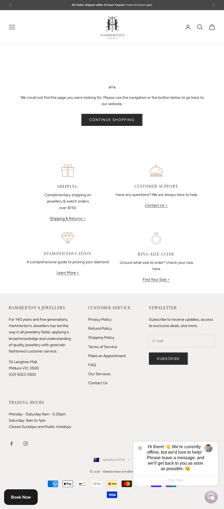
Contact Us (98, 383)
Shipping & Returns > (68, 218)
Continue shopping (111, 120)
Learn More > (68, 272)
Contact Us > (156, 205)
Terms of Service (102, 347)
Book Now (21, 497)
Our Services (99, 374)
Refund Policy (100, 328)
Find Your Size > (156, 279)
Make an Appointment (107, 356)
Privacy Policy (99, 319)
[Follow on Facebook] (11, 443)
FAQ (92, 365)
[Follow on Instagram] (25, 443)
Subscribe (168, 359)
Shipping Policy (101, 337)
